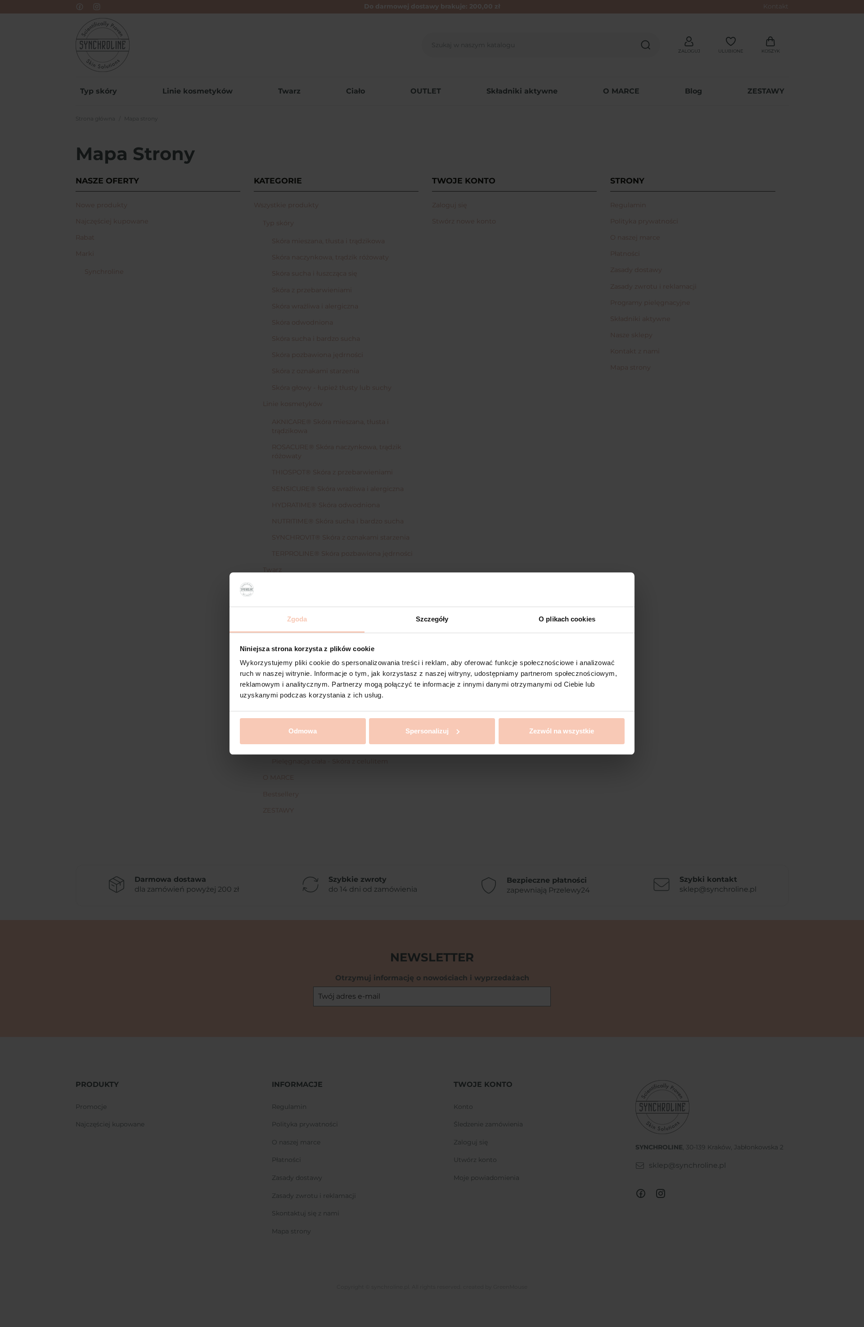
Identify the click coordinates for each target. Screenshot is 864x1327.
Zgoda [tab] (297, 619)
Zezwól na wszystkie (561, 731)
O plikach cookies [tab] (567, 619)
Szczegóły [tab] (432, 619)
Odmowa (302, 731)
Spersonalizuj (427, 731)
